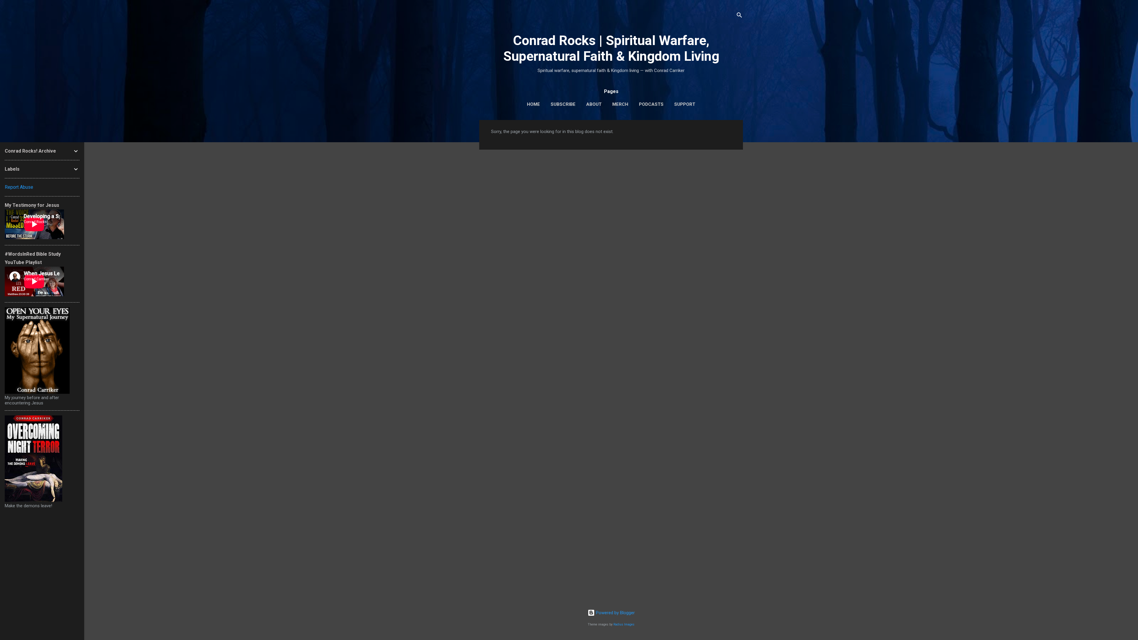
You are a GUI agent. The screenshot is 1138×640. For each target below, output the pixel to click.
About (594, 104)
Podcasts (651, 104)
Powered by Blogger (615, 612)
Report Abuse (19, 187)
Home (533, 104)
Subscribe (563, 104)
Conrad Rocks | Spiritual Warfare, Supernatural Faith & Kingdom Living (611, 48)
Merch (620, 104)
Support (684, 104)
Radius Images (623, 624)
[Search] (739, 16)
